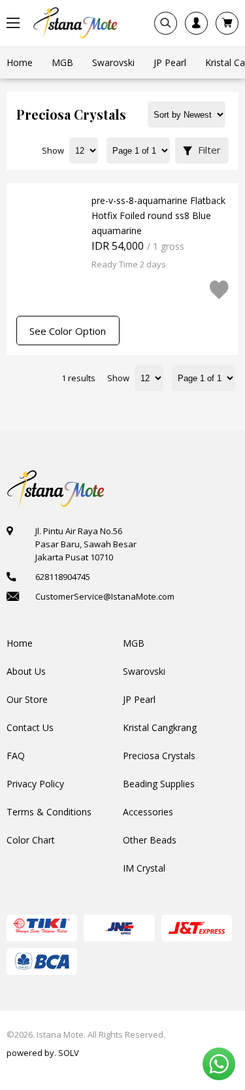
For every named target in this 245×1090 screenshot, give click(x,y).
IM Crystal (144, 868)
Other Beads (149, 840)
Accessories (148, 812)
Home (20, 643)
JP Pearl (139, 699)
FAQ (16, 755)
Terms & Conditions (49, 812)
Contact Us (30, 727)
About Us (26, 671)
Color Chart (31, 840)
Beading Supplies (159, 783)
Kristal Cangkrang (160, 727)
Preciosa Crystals (159, 755)
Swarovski (144, 671)
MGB (133, 643)
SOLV (68, 1053)
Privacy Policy (35, 783)
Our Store (27, 699)
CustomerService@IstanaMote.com (104, 596)
